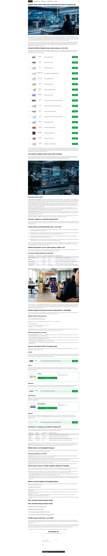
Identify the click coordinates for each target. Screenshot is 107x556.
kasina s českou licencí (53, 469)
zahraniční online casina (43, 476)
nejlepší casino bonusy (34, 330)
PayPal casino (35, 304)
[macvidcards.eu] (30, 1)
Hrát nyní (75, 62)
